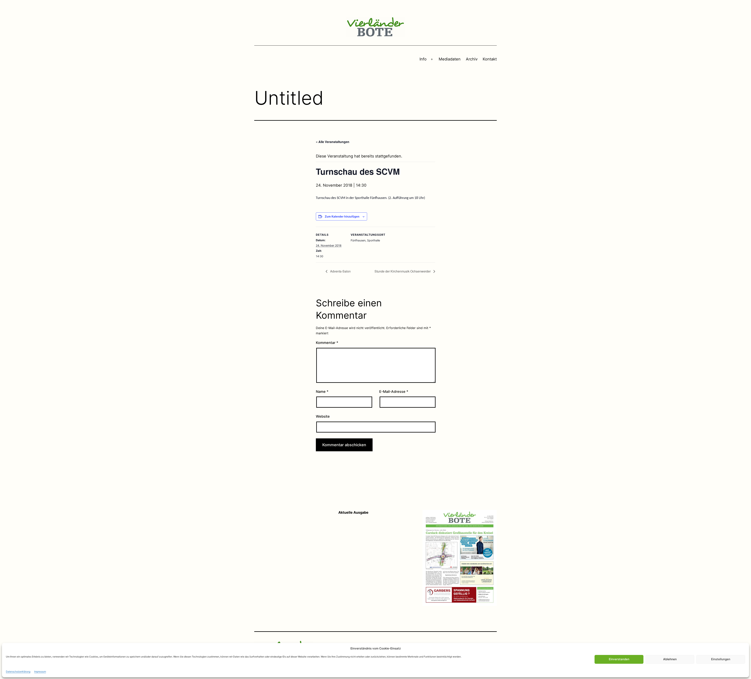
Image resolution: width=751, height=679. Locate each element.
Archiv (472, 59)
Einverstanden (619, 659)
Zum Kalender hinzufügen (342, 216)
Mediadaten (450, 59)
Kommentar (327, 343)
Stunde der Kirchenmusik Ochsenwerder (403, 271)
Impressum (40, 671)
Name (322, 391)
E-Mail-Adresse (393, 391)
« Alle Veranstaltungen (332, 141)
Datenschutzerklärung (18, 671)
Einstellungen (720, 659)
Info (423, 59)
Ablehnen (670, 659)
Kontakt (490, 59)
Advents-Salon (340, 271)
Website (323, 416)
